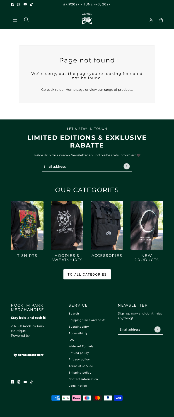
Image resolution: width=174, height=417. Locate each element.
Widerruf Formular (82, 346)
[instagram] (18, 4)
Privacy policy (79, 359)
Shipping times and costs (87, 320)
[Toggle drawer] (15, 19)
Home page (75, 90)
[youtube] (25, 4)
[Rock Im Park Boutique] (87, 19)
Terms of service (81, 366)
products (125, 90)
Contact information (83, 379)
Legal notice (78, 385)
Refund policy (79, 353)
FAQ (72, 339)
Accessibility (78, 333)
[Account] (150, 19)
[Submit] (126, 166)
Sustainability (79, 326)
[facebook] (12, 4)
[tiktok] (31, 4)
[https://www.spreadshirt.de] (28, 355)
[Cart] (159, 18)
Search (74, 313)
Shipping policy (80, 372)
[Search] (24, 19)
